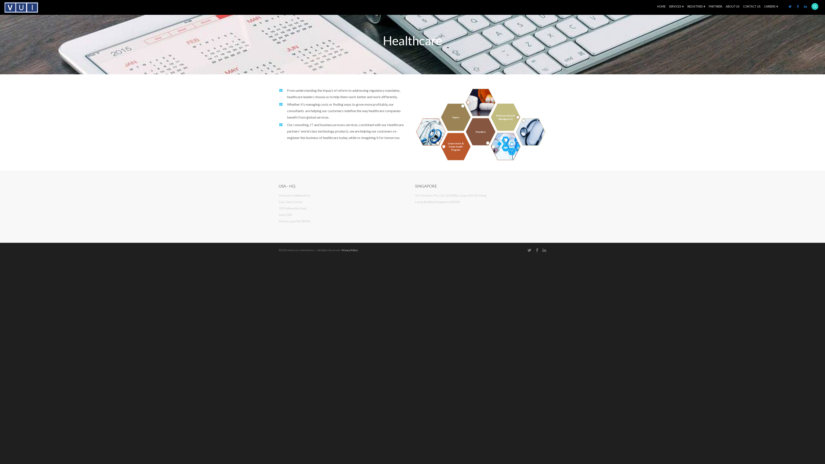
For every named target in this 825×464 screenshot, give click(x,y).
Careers (770, 6)
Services (675, 6)
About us (732, 6)
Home (661, 6)
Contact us (752, 6)
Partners (715, 6)
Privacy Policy (350, 250)
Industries (695, 6)
